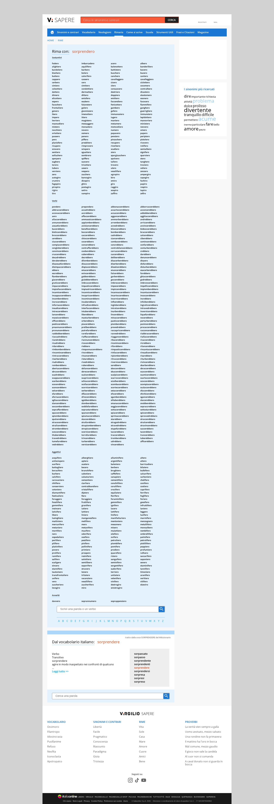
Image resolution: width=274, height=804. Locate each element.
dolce (188, 106)
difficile (208, 114)
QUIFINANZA (187, 797)
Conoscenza (100, 741)
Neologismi (104, 32)
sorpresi (139, 678)
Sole (141, 731)
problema (203, 100)
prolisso (199, 105)
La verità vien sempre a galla (202, 727)
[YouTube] (143, 780)
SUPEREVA (210, 797)
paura (202, 129)
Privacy (87, 801)
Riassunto (99, 746)
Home (52, 32)
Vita (141, 727)
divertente (197, 110)
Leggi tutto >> (60, 671)
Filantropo (53, 731)
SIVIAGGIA (175, 797)
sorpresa (139, 674)
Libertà (97, 727)
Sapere (65, 20)
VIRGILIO (89, 797)
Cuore (142, 751)
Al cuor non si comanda (199, 756)
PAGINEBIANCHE (144, 797)
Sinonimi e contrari (68, 32)
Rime (60, 40)
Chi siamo (67, 801)
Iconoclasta (54, 756)
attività (188, 101)
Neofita (51, 751)
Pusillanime (54, 741)
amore (191, 128)
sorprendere (141, 667)
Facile (96, 731)
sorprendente (142, 660)
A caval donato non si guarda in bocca (204, 763)
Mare (142, 741)
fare (209, 124)
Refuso (51, 746)
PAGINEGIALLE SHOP (118, 797)
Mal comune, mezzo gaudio (201, 746)
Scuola (149, 32)
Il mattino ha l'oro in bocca (201, 741)
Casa (142, 736)
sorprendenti (142, 664)
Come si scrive (134, 32)
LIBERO (81, 797)
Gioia (96, 756)
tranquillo (192, 114)
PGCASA (132, 797)
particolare (198, 124)
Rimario (118, 32)
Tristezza (98, 761)
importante (198, 96)
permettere (191, 120)
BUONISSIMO (199, 797)
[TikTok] (137, 780)
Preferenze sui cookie (113, 801)
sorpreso (139, 681)
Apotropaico (54, 761)
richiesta (211, 96)
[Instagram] (130, 780)
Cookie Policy (97, 801)
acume (207, 119)
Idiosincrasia (54, 736)
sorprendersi (142, 671)
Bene (142, 761)
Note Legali (77, 801)
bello (216, 124)
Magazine (203, 32)
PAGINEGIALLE (101, 797)
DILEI (168, 797)
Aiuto (125, 801)
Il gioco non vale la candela (201, 751)
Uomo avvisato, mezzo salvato (203, 731)
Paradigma (99, 751)
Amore (143, 746)
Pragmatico (100, 736)
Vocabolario (88, 32)
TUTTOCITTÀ (158, 797)
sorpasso (139, 657)
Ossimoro (53, 727)
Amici (142, 756)
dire (187, 96)
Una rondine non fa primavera (203, 736)
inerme (188, 124)
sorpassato (141, 653)
